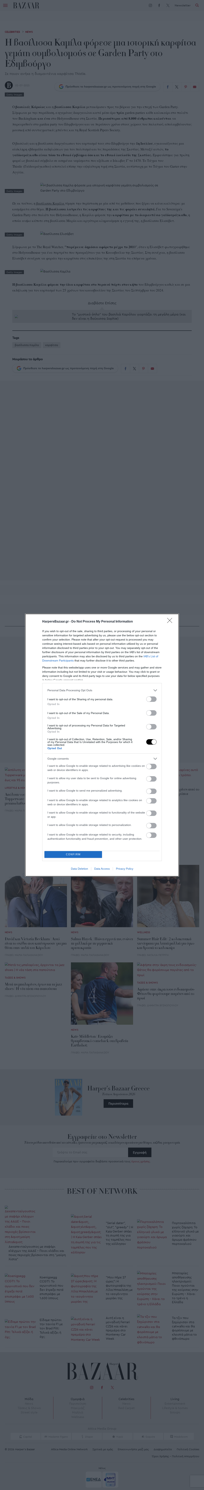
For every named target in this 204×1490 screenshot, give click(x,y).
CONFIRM (73, 854)
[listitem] (102, 690)
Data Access (102, 868)
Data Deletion (79, 868)
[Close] (171, 622)
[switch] (151, 699)
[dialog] (102, 745)
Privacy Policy (124, 868)
